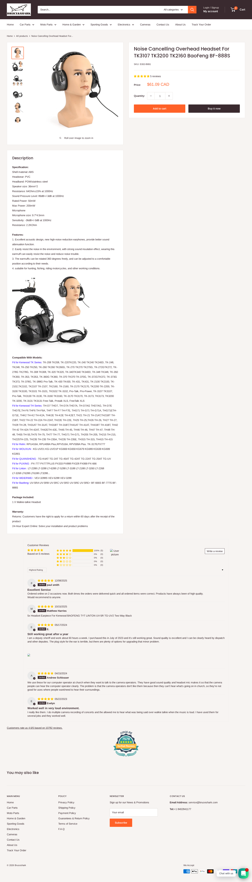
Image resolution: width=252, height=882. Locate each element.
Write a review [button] (215, 551)
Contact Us (163, 24)
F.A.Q (61, 829)
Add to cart (159, 108)
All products (22, 36)
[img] (46, 580)
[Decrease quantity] (150, 95)
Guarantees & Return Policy (74, 818)
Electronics (124, 24)
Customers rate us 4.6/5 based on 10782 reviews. (35, 727)
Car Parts (25, 24)
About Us (180, 24)
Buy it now (214, 108)
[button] (142, 76)
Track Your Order (201, 24)
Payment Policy (67, 813)
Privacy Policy (66, 802)
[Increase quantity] (169, 95)
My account (210, 11)
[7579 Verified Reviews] (126, 757)
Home (10, 24)
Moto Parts (46, 24)
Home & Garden (71, 24)
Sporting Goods (99, 24)
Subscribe (121, 822)
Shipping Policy (66, 807)
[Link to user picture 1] (28, 655)
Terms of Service (67, 823)
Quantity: (139, 95)
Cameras (145, 24)
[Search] (192, 9)
